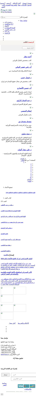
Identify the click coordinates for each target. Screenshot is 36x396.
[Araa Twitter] (5, 37)
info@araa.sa (5, 354)
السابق (29, 179)
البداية (22, 158)
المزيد (5, 255)
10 (30, 177)
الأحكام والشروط (23, 323)
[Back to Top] (2, 394)
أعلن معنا (12, 323)
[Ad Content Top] (18, 12)
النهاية (29, 181)
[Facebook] (4, 36)
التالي (22, 160)
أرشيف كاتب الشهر (2, 5)
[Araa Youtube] (4, 39)
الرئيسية (28, 42)
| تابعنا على (12, 331)
